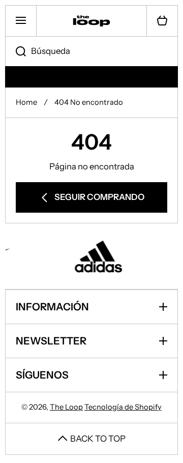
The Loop (66, 407)
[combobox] (91, 51)
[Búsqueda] (15, 51)
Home (26, 102)
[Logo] (91, 21)
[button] (162, 21)
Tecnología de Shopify (123, 407)
